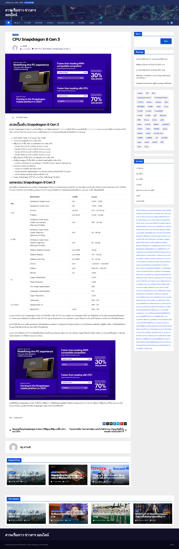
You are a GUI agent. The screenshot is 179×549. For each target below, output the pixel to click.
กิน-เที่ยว (82, 23)
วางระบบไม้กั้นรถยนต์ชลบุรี (153, 313)
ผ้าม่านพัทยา (156, 262)
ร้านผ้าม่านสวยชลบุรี (142, 271)
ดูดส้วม (162, 239)
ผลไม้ (162, 120)
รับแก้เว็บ (154, 236)
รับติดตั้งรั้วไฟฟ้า (159, 316)
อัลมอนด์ (140, 133)
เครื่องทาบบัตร (164, 223)
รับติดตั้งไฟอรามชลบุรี (149, 339)
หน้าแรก (17, 23)
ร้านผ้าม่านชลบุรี (145, 268)
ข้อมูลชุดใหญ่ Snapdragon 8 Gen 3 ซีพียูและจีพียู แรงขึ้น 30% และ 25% (39, 430)
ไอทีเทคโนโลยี (167, 319)
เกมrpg (148, 133)
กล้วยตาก (149, 102)
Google (140, 93)
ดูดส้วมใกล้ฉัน (140, 242)
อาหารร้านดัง (140, 262)
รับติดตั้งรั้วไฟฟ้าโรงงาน (147, 316)
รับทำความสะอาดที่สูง (157, 281)
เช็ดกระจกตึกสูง (161, 284)
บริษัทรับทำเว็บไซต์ (142, 213)
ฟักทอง (139, 124)
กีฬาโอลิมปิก (141, 106)
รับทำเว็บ (150, 213)
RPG (153, 93)
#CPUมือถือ (47, 49)
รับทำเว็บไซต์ (140, 210)
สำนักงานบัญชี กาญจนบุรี (148, 332)
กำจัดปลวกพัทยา (151, 255)
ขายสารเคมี (158, 233)
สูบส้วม (147, 242)
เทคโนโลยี (38, 23)
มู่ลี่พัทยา (158, 268)
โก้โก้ (162, 142)
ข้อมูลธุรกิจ (139, 236)
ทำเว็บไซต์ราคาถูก (158, 213)
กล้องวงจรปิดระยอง (152, 300)
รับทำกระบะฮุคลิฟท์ (145, 274)
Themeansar (44, 544)
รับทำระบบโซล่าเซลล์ (162, 303)
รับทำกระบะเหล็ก (153, 278)
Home (172, 544)
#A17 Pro (38, 49)
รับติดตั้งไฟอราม (151, 323)
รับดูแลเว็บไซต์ (161, 236)
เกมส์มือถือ (149, 138)
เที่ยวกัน (164, 335)
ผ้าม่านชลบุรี (148, 262)
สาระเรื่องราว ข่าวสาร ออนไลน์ (27, 535)
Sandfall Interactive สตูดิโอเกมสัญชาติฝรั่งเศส (153, 83)
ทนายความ (160, 332)
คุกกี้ (155, 115)
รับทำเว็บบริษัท (167, 210)
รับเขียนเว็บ (159, 210)
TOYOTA (140, 102)
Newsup (35, 544)
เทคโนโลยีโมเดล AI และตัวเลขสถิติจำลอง (24, 476)
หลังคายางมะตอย (150, 229)
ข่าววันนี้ (27, 23)
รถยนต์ (91, 23)
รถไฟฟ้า (140, 129)
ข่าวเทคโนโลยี (159, 111)
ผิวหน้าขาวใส (155, 239)
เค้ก (157, 138)
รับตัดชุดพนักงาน (147, 246)
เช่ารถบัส (159, 319)
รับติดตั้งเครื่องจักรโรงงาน (157, 342)
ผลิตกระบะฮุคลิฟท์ (154, 271)
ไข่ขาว (146, 146)
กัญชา (166, 102)
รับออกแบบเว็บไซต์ (150, 210)
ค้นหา (138, 34)
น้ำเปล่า (155, 120)
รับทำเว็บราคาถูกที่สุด (152, 217)
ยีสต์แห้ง (156, 124)
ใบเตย (139, 146)
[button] (168, 23)
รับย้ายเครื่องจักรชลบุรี (165, 326)
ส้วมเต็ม (151, 242)
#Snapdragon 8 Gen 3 (61, 49)
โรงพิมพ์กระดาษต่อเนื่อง (161, 294)
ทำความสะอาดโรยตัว (150, 284)
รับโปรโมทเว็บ (140, 229)
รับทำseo (169, 226)
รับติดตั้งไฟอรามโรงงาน (163, 339)
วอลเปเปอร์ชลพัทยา (156, 265)
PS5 (147, 93)
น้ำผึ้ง (139, 120)
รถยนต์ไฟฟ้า (165, 124)
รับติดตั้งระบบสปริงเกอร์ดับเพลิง (149, 326)
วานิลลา (148, 129)
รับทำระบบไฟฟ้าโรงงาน (143, 329)
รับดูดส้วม (167, 239)
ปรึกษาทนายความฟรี (144, 335)
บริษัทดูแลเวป (147, 236)
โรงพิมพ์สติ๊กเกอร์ (150, 233)
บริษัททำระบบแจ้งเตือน (150, 319)
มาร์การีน (147, 124)
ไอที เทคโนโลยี (146, 239)
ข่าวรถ (166, 106)
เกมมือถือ (140, 138)
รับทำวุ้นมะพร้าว (146, 281)
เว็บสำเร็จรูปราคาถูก (144, 220)
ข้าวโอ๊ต (148, 115)
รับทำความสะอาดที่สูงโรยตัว (157, 290)
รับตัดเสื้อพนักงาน (162, 249)
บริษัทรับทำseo (161, 226)
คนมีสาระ (108, 481)
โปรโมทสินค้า (167, 233)
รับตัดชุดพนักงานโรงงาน (159, 246)
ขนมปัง (159, 106)
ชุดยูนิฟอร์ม (158, 242)
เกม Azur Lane (158, 133)
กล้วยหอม (158, 102)
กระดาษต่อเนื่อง (149, 294)
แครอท (147, 142)
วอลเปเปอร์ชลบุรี (145, 265)
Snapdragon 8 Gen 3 (144, 97)
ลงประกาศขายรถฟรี (146, 223)
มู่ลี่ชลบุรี (152, 268)
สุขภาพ (165, 129)
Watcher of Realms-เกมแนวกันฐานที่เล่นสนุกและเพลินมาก (151, 515)
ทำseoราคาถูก (151, 226)
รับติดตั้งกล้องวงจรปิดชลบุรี (148, 303)
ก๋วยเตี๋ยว (150, 106)
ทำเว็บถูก (142, 217)
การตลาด (50, 23)
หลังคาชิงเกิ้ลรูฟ (160, 229)
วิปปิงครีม (156, 129)
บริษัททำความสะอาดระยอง (157, 287)
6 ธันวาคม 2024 (142, 520)
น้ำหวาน (146, 120)
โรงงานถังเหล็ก (155, 274)
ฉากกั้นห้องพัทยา (166, 268)
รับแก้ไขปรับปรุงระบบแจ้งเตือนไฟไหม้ (157, 345)
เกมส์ (100, 23)
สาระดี (25, 46)
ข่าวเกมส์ (148, 111)
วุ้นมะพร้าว (162, 278)
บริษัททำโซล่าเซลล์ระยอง (158, 307)
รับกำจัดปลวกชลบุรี (152, 252)
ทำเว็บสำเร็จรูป (155, 220)
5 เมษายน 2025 (58, 520)
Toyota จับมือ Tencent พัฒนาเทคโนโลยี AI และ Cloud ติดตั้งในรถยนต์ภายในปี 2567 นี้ (96, 430)
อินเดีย (160, 335)
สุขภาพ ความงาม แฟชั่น (66, 23)
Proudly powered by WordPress (15, 544)
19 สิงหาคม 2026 (16, 520)
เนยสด (139, 142)
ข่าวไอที (140, 115)
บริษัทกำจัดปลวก (141, 255)
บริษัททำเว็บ (156, 223)
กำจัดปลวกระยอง (162, 255)
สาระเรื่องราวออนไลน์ (149, 258)
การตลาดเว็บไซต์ (141, 323)
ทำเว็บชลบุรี (163, 220)
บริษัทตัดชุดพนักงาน (151, 249)
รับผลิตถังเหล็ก (164, 274)
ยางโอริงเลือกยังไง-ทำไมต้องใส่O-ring (150, 70)
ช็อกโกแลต (163, 115)
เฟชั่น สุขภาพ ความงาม (164, 258)
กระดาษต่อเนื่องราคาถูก (143, 297)
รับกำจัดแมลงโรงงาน (164, 252)
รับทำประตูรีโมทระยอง (153, 310)
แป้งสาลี (154, 142)
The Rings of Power (161, 97)
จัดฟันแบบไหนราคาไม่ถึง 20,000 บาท (150, 65)
